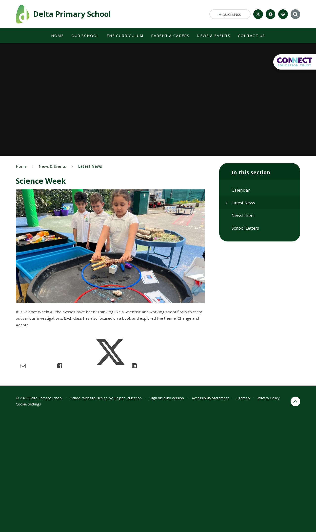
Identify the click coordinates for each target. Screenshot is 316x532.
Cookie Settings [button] (28, 404)
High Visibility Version (166, 398)
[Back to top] (295, 401)
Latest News (90, 166)
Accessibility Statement (210, 398)
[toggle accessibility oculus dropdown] (270, 14)
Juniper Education (128, 398)
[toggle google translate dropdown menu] (283, 14)
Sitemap (243, 398)
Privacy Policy (268, 398)
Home (21, 166)
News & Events (52, 166)
